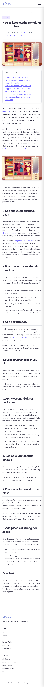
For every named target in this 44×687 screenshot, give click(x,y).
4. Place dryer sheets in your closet (18, 86)
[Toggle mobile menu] (39, 4)
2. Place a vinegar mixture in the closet (19, 80)
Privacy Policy (7, 642)
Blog (10, 12)
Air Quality (6, 659)
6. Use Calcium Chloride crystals (17, 91)
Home (4, 12)
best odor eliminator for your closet (15, 149)
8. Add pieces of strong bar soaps (17, 97)
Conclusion (9, 100)
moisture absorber (20, 337)
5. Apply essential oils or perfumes (17, 89)
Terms (4, 636)
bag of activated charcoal (24, 241)
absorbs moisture (9, 233)
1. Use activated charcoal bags (16, 77)
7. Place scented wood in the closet (18, 94)
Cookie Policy (7, 648)
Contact (5, 639)
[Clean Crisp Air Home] (7, 4)
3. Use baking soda (12, 83)
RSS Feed (5, 645)
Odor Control (7, 665)
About (4, 632)
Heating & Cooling (9, 662)
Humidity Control (8, 669)
